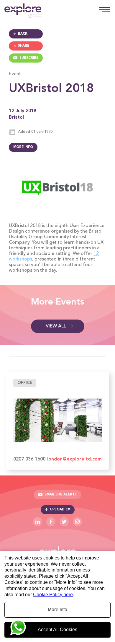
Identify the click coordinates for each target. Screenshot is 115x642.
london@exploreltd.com (74, 459)
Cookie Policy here (53, 594)
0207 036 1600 (29, 459)
